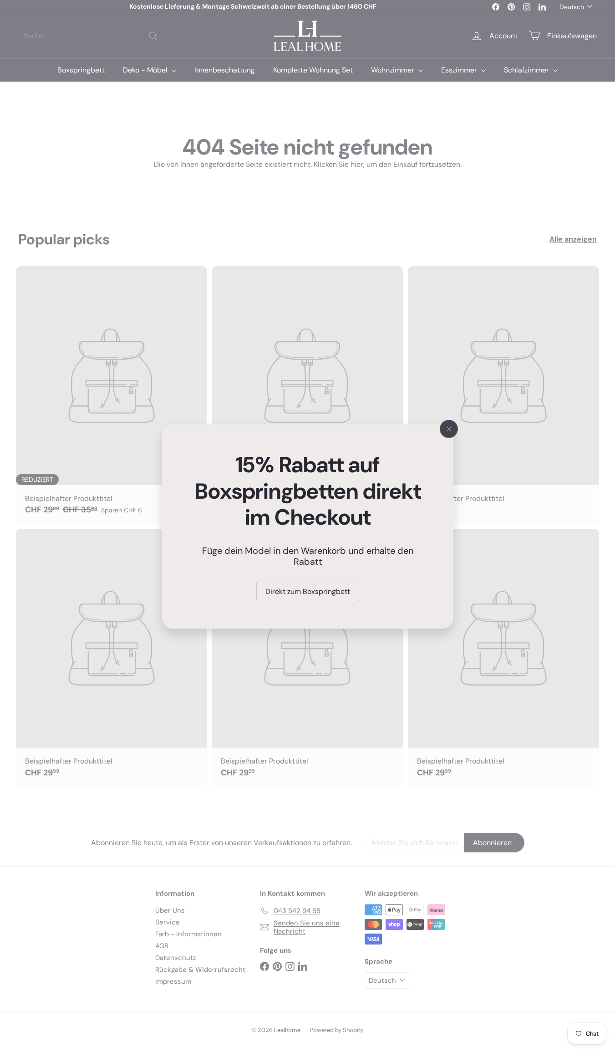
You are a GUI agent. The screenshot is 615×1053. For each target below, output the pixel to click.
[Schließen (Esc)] (449, 429)
